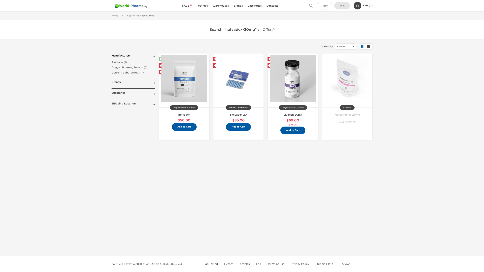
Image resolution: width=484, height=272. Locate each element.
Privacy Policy (300, 264)
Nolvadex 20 (238, 114)
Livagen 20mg (292, 114)
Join (342, 5)
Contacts (272, 5)
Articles (245, 264)
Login (324, 5)
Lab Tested (211, 264)
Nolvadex (184, 114)
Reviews (345, 264)
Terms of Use (276, 264)
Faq (258, 264)
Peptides (202, 5)
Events (228, 264)
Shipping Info (324, 264)
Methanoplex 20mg (347, 114)
